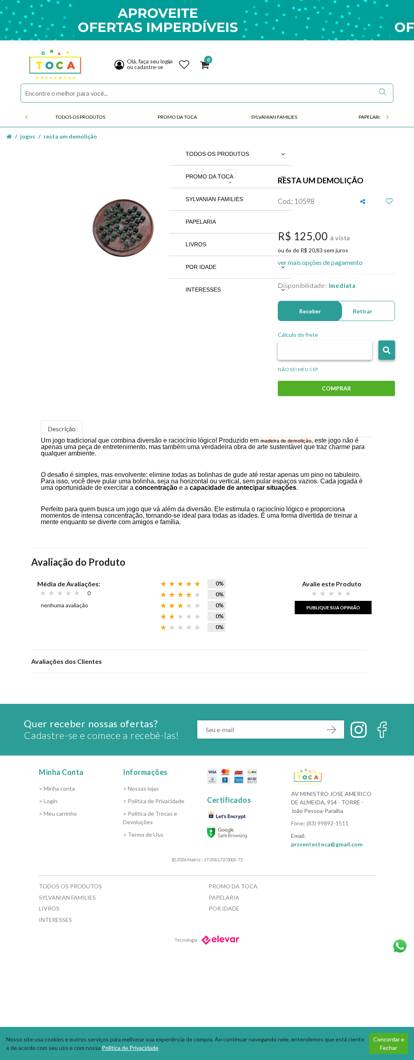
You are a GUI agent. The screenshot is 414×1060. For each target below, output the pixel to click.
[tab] (61, 428)
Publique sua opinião (333, 607)
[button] (386, 350)
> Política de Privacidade (153, 801)
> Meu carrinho (58, 813)
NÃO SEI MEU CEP (298, 369)
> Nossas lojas (141, 788)
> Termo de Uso (143, 834)
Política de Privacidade (130, 1047)
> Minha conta (57, 788)
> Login (48, 801)
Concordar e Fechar (388, 1043)
